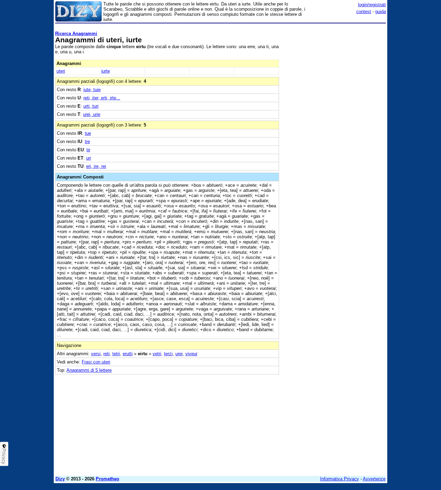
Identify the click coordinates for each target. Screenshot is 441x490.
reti (106, 353)
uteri (61, 71)
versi (96, 353)
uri (88, 158)
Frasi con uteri (96, 361)
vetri (157, 353)
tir (88, 149)
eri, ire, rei (96, 166)
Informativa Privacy (339, 478)
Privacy (4, 456)
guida (380, 11)
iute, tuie (92, 89)
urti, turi (91, 106)
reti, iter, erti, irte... (101, 97)
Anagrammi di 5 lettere (89, 370)
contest (363, 11)
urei (179, 353)
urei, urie (91, 114)
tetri (116, 353)
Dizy (60, 478)
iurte (105, 71)
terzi (168, 353)
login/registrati (372, 4)
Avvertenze (374, 478)
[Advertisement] (334, 129)
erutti (128, 353)
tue (88, 133)
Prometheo (107, 478)
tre (87, 141)
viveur (191, 353)
